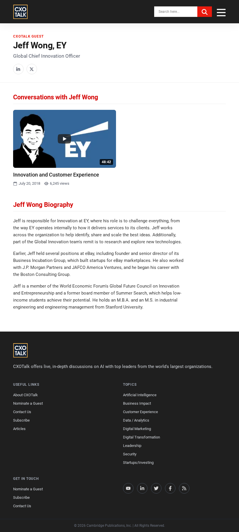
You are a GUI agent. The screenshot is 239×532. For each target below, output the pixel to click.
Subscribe (21, 420)
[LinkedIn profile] (18, 69)
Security (129, 454)
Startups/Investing (138, 462)
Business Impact (137, 403)
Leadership (132, 445)
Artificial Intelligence (140, 395)
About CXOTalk (25, 395)
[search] (204, 11)
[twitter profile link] (156, 488)
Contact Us (22, 412)
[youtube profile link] (128, 488)
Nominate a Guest (28, 403)
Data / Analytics (136, 420)
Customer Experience (140, 412)
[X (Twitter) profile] (32, 69)
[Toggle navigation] (220, 11)
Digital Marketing (137, 429)
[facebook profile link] (170, 488)
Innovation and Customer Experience (56, 175)
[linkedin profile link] (142, 488)
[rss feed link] (184, 488)
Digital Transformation (141, 437)
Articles (19, 429)
